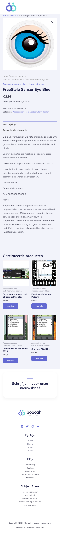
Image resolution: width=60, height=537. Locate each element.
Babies (30, 441)
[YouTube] (38, 426)
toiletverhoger (30, 505)
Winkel (14, 15)
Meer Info (10, 306)
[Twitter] (27, 426)
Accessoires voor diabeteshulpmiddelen (23, 84)
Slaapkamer (30, 471)
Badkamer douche (30, 474)
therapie (30, 478)
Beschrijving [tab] (9, 124)
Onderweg (30, 465)
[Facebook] (22, 426)
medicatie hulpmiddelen (30, 502)
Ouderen (30, 450)
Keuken (30, 468)
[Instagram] (32, 426)
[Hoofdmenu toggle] (54, 7)
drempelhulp (30, 495)
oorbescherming (30, 498)
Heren (30, 444)
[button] (52, 22)
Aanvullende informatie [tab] (15, 130)
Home (6, 15)
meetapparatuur (30, 492)
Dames (30, 447)
